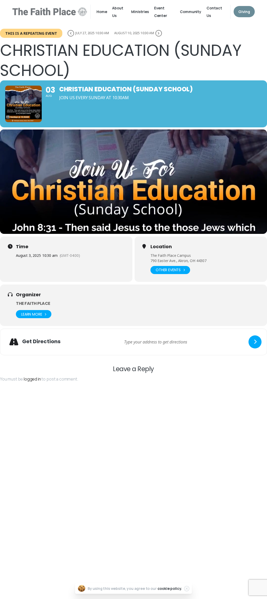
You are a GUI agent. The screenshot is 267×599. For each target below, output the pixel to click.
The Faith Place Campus (170, 255)
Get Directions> (115, 520)
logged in (32, 379)
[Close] (186, 588)
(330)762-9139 (121, 540)
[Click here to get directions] (255, 341)
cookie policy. (169, 588)
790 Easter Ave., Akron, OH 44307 (178, 260)
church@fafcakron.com (132, 550)
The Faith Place (33, 303)
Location (161, 246)
